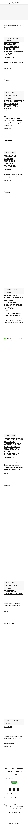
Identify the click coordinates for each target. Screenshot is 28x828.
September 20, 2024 (9, 112)
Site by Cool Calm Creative (14, 823)
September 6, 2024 (9, 597)
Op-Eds (8, 98)
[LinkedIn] (18, 789)
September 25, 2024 (9, 57)
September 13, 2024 (9, 169)
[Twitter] (14, 789)
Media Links (10, 92)
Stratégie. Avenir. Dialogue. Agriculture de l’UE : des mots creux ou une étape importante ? (13, 446)
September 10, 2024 (9, 308)
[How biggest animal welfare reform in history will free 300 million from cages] (14, 85)
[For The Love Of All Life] (14, 671)
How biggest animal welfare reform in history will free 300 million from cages (14, 102)
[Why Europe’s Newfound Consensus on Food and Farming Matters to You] (14, 31)
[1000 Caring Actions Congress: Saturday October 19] (14, 145)
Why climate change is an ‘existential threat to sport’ (13, 590)
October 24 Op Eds (13, 95)
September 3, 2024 (9, 730)
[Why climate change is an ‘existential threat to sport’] (14, 533)
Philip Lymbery (8, 56)
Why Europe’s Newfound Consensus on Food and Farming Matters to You (13, 47)
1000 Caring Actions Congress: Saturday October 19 (10, 161)
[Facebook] (10, 789)
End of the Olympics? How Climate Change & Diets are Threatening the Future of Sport (13, 299)
